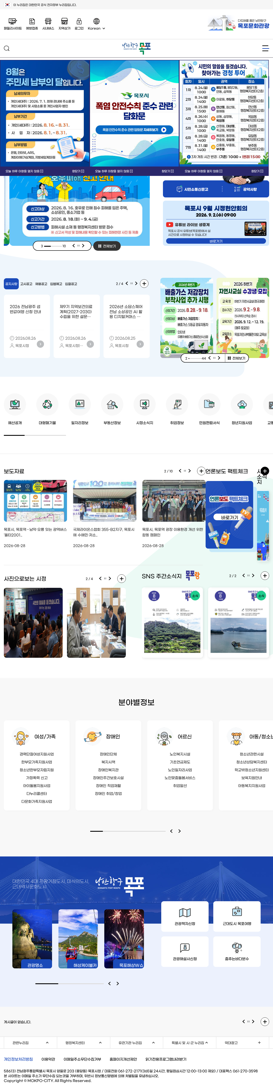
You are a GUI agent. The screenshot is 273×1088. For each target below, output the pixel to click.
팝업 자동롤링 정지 (214, 358)
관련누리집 (35, 1042)
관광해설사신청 (185, 958)
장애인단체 (108, 754)
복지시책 (108, 761)
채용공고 (41, 283)
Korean (94, 28)
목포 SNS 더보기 (265, 575)
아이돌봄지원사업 (36, 785)
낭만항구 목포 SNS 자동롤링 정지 (248, 575)
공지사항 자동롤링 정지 (131, 283)
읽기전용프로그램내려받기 (165, 1059)
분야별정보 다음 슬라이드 (181, 831)
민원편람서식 (209, 422)
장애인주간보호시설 (108, 777)
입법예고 (56, 283)
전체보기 (109, 246)
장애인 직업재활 (108, 785)
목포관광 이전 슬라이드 (110, 983)
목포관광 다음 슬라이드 (119, 983)
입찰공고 (71, 283)
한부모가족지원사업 (36, 761)
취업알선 (180, 785)
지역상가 (64, 28)
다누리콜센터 (36, 793)
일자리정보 (79, 422)
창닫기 (76, 171)
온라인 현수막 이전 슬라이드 (243, 1021)
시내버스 (48, 28)
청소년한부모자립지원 (37, 769)
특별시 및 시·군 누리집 (194, 1042)
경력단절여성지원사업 (37, 754)
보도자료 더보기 (201, 471)
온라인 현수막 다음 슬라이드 (253, 1021)
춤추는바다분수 (237, 958)
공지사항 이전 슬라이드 (126, 283)
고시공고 (26, 283)
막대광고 (231, 1042)
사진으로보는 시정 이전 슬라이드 (100, 578)
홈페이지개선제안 (123, 1059)
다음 (83, 246)
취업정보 (177, 422)
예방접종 (32, 28)
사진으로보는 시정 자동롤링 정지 (105, 578)
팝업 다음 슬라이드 (219, 358)
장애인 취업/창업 (108, 793)
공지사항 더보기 (144, 283)
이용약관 (48, 1059)
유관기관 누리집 (141, 1042)
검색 (6, 48)
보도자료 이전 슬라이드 (180, 471)
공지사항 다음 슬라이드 (136, 283)
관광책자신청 (185, 923)
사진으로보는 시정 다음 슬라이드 (110, 578)
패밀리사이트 (13, 28)
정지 (78, 246)
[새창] (134, 113)
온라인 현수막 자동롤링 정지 (248, 1021)
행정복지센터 (87, 1042)
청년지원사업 (242, 422)
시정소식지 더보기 (265, 471)
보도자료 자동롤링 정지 (185, 471)
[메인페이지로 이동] (136, 44)
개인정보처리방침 (18, 1059)
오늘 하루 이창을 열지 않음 (22, 171)
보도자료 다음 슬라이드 (190, 471)
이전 (73, 246)
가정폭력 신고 (37, 777)
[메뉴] (265, 48)
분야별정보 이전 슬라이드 (172, 831)
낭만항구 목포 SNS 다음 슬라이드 (253, 575)
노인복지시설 (180, 754)
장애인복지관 (108, 769)
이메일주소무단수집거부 (82, 1059)
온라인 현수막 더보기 (265, 1021)
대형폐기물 (47, 422)
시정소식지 (144, 422)
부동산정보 (112, 422)
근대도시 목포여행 (237, 923)
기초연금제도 (180, 761)
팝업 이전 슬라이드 (209, 358)
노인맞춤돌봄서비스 (180, 777)
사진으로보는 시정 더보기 (121, 578)
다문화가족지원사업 (36, 801)
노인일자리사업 (180, 769)
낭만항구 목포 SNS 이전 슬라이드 (243, 575)
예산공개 (15, 422)
